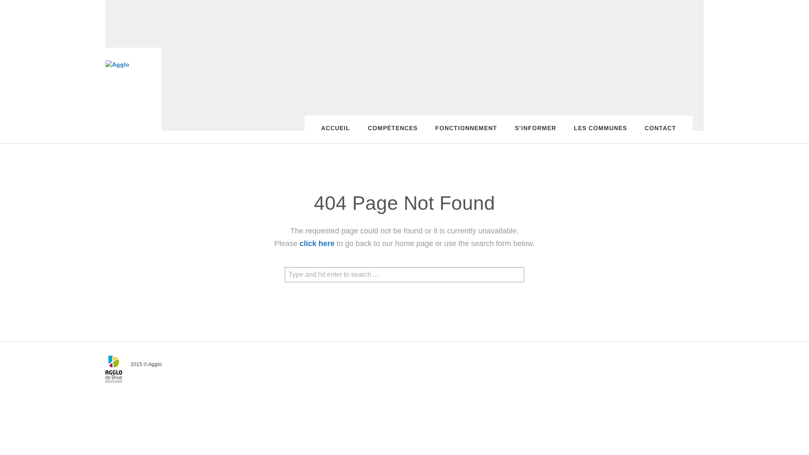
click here (317, 243)
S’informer (535, 128)
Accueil (335, 128)
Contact (660, 128)
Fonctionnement (466, 128)
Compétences (393, 128)
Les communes (600, 128)
